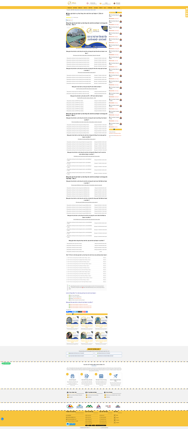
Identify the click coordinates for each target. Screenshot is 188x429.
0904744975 (112, 42)
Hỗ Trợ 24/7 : (118, 3)
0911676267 (71, 397)
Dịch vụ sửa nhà (88, 415)
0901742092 (112, 72)
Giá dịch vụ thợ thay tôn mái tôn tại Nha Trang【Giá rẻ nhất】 (101, 326)
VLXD (105, 7)
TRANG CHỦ (70, 7)
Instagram (117, 422)
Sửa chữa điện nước (103, 422)
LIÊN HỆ (118, 7)
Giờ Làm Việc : (92, 3)
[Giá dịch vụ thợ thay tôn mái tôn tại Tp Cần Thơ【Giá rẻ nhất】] (101, 335)
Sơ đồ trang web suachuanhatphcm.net (101, 425)
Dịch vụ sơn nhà (88, 417)
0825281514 (112, 48)
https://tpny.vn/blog (117, 133)
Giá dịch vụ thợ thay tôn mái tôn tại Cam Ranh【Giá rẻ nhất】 (72, 341)
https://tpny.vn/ (111, 133)
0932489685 (112, 102)
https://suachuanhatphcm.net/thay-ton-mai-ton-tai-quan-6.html (80, 307)
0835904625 (112, 66)
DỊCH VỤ (85, 7)
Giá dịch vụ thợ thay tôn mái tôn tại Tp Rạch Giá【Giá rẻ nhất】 (87, 341)
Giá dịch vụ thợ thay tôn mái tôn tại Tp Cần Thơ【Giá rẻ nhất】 (101, 341)
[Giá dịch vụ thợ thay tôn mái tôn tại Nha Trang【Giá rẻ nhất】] (101, 320)
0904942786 (112, 78)
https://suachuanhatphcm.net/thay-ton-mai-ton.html (79, 304)
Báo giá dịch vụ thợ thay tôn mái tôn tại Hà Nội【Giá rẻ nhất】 (72, 326)
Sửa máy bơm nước (103, 421)
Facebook (117, 420)
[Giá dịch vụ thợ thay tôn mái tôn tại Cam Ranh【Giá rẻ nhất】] (72, 335)
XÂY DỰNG (96, 7)
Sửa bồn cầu (102, 415)
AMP (86, 425)
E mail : (106, 3)
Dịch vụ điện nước (89, 419)
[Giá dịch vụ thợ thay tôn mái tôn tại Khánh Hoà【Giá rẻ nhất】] (87, 320)
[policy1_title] (87, 3)
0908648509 (112, 54)
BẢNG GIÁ (80, 7)
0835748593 (112, 108)
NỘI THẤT (90, 7)
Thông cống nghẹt (103, 417)
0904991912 (108, 397)
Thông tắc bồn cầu (103, 419)
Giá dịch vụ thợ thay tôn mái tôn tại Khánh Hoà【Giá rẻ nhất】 (87, 326)
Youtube (117, 417)
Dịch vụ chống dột (89, 421)
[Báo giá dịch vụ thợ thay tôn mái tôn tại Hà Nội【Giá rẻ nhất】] (72, 320)
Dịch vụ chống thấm (89, 422)
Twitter (117, 415)
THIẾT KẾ (100, 7)
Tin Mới (93, 425)
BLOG (115, 7)
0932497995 (112, 90)
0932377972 (112, 36)
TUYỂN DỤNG (110, 7)
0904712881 (112, 60)
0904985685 (112, 18)
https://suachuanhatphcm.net (95, 427)
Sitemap (90, 425)
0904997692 (112, 84)
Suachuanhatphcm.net (77, 298)
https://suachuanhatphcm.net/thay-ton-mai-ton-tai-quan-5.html (80, 306)
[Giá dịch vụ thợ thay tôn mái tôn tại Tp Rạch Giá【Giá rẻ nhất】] (87, 335)
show (71, 20)
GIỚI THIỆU (75, 7)
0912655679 (112, 24)
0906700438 (112, 30)
